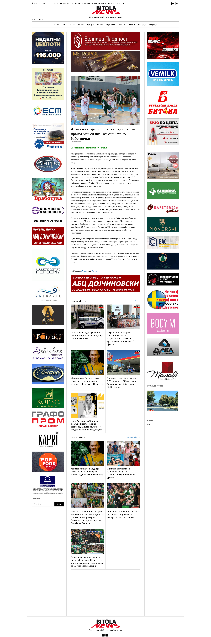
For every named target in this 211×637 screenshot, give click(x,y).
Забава (77, 3)
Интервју (111, 3)
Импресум (120, 3)
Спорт (44, 3)
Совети (104, 3)
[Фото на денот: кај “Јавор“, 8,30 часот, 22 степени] (162, 401)
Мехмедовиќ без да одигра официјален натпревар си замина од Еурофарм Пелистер (87, 381)
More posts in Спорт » (133, 437)
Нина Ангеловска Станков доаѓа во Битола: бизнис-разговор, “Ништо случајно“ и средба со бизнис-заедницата (86, 425)
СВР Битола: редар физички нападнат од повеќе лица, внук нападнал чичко (87, 335)
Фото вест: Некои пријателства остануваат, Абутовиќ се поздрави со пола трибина (123, 514)
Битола (63, 3)
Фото (56, 3)
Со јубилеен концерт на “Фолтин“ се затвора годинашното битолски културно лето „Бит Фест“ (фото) (120, 338)
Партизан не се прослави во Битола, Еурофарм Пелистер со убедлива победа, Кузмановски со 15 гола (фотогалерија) (87, 561)
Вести (50, 3)
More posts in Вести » (133, 301)
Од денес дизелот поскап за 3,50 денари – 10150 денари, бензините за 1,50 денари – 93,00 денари (121, 382)
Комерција (95, 3)
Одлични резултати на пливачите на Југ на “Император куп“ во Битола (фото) (121, 473)
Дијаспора (86, 3)
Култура (70, 3)
